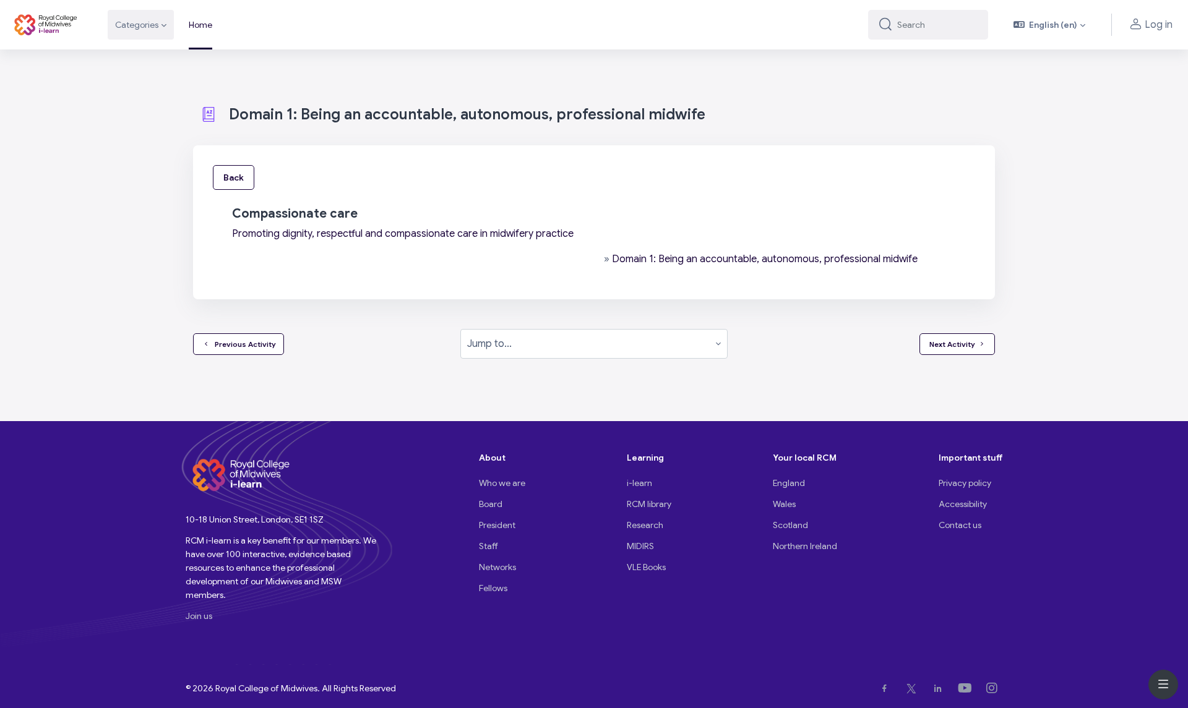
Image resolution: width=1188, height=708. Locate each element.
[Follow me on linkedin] (940, 688)
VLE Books (646, 567)
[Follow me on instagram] (994, 688)
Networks (497, 567)
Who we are (502, 482)
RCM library (649, 504)
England (789, 482)
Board (490, 504)
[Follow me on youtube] (967, 688)
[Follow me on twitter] (914, 688)
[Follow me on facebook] (887, 688)
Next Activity (952, 344)
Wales (784, 504)
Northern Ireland (805, 546)
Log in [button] (1159, 25)
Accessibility (963, 504)
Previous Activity (243, 344)
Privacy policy (965, 482)
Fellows (493, 588)
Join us (199, 615)
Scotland (790, 525)
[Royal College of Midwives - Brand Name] (46, 24)
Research (645, 525)
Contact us (960, 525)
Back (233, 177)
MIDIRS (640, 546)
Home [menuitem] (200, 24)
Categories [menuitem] (136, 24)
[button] (1049, 25)
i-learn (639, 482)
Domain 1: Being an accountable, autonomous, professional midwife (765, 259)
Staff (488, 546)
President (497, 525)
